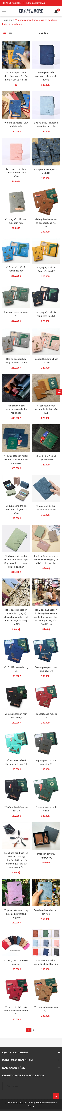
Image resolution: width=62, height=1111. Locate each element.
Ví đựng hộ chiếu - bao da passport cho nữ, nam (46, 223)
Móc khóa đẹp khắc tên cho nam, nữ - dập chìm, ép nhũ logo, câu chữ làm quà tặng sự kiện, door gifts (16, 860)
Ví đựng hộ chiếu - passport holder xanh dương (45, 76)
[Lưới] (5, 33)
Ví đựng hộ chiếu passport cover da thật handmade (16, 409)
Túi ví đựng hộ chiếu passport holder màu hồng (16, 172)
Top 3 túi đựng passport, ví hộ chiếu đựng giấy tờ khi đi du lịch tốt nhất (46, 559)
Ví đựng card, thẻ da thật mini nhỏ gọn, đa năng (16, 509)
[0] (55, 12)
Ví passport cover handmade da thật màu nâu (45, 409)
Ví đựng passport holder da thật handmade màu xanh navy (16, 459)
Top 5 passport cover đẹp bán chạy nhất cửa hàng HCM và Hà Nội (16, 76)
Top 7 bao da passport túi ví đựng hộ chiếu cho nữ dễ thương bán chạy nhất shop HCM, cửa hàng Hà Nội (46, 617)
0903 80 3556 (38, 3)
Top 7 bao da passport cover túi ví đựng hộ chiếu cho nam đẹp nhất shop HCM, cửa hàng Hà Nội (16, 617)
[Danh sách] (11, 33)
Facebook (12, 1086)
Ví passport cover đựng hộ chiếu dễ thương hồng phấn (16, 914)
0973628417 (15, 3)
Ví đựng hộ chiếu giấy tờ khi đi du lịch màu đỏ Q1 (16, 1010)
